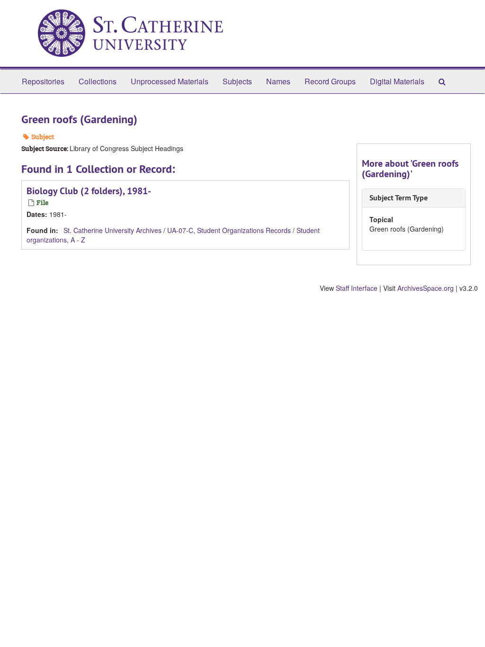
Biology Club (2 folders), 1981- (89, 191)
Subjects (237, 81)
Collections (98, 81)
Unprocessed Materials (169, 81)
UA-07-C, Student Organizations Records (229, 230)
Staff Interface (356, 288)
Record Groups (330, 81)
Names (278, 81)
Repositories (43, 81)
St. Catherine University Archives (112, 230)
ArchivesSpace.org (425, 288)
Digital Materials (397, 81)
